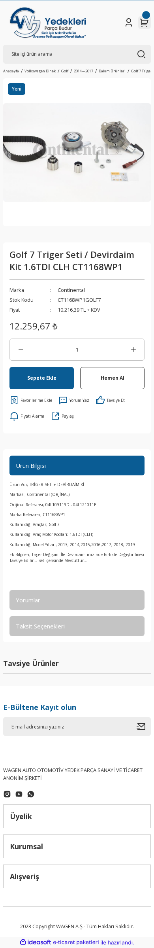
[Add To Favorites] (30, 400)
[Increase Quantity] (133, 349)
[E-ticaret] (76, 943)
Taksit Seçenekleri (40, 626)
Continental (71, 289)
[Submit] (144, 726)
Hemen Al (112, 378)
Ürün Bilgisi (31, 465)
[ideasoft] (35, 942)
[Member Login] (128, 22)
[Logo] (47, 22)
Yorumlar (28, 600)
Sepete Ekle (41, 378)
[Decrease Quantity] (21, 349)
